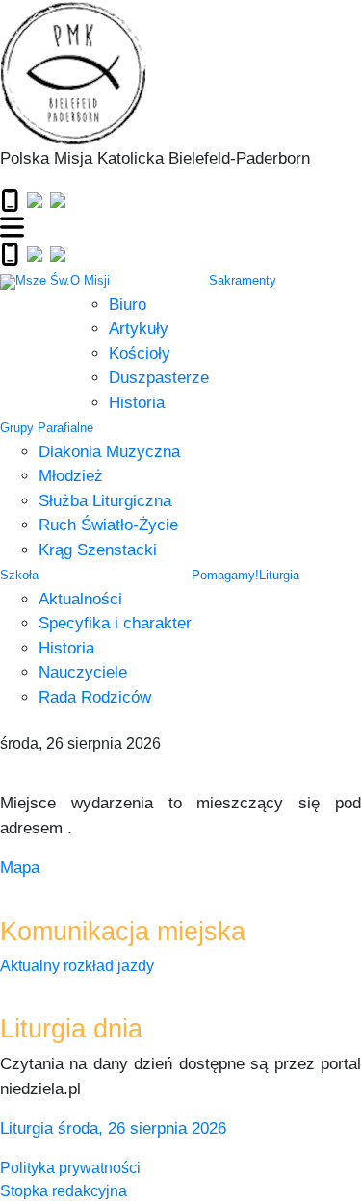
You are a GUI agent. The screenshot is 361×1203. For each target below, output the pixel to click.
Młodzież (71, 476)
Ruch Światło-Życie (108, 525)
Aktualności (80, 599)
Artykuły (138, 329)
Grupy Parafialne (46, 428)
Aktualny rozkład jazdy (77, 966)
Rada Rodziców (95, 697)
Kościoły (139, 354)
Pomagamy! (225, 575)
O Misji (90, 280)
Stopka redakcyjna (63, 1191)
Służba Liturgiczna (105, 501)
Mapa (19, 867)
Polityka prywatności (70, 1168)
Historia (137, 403)
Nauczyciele (83, 672)
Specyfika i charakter (115, 623)
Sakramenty (242, 280)
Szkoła (19, 575)
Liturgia (279, 575)
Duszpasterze (159, 378)
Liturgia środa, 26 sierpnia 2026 (113, 1128)
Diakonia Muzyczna (109, 452)
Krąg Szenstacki (98, 550)
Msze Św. (42, 280)
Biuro (127, 304)
